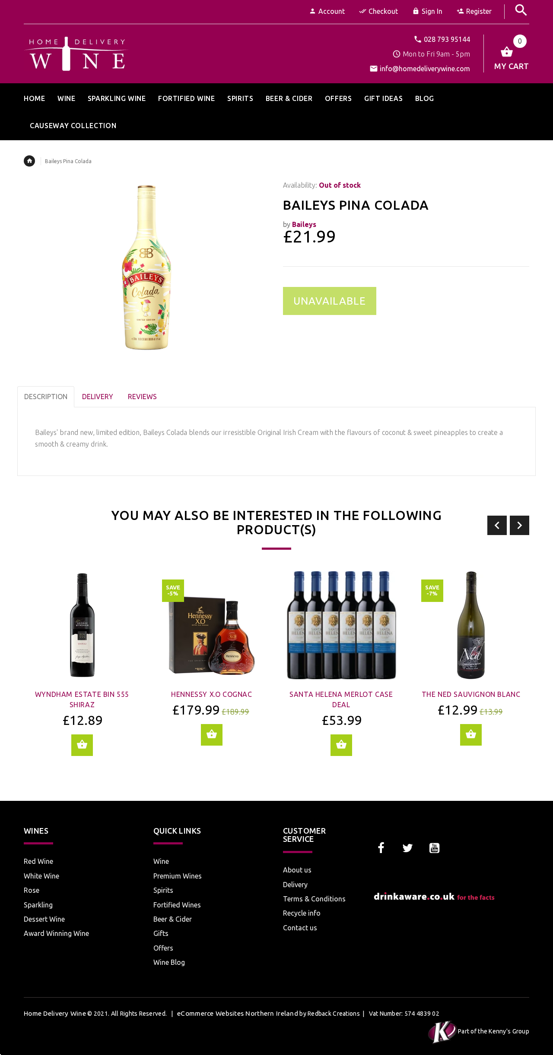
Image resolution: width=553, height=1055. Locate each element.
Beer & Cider (172, 919)
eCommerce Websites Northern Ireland (237, 1013)
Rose (31, 890)
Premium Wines (177, 876)
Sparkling (38, 905)
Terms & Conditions (314, 899)
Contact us (300, 928)
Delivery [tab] (97, 396)
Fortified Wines (177, 905)
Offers (163, 948)
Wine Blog (169, 962)
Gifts (160, 933)
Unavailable (329, 301)
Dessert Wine (44, 919)
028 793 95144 (447, 39)
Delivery (295, 884)
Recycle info (302, 913)
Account (331, 11)
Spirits (163, 890)
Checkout (383, 11)
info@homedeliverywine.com (425, 68)
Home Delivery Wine (55, 1013)
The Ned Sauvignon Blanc (471, 694)
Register (479, 11)
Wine (161, 861)
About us (297, 870)
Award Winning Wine (56, 933)
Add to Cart (82, 745)
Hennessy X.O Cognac (211, 694)
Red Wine (38, 861)
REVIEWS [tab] (142, 396)
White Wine (41, 876)
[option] (82, 669)
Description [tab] (45, 396)
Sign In (432, 11)
